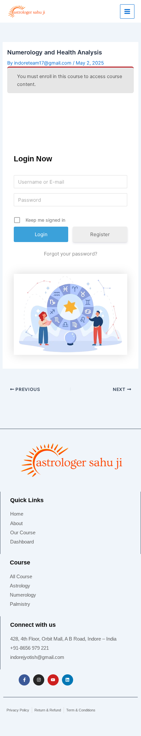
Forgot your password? (70, 254)
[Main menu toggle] (127, 11)
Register (100, 234)
